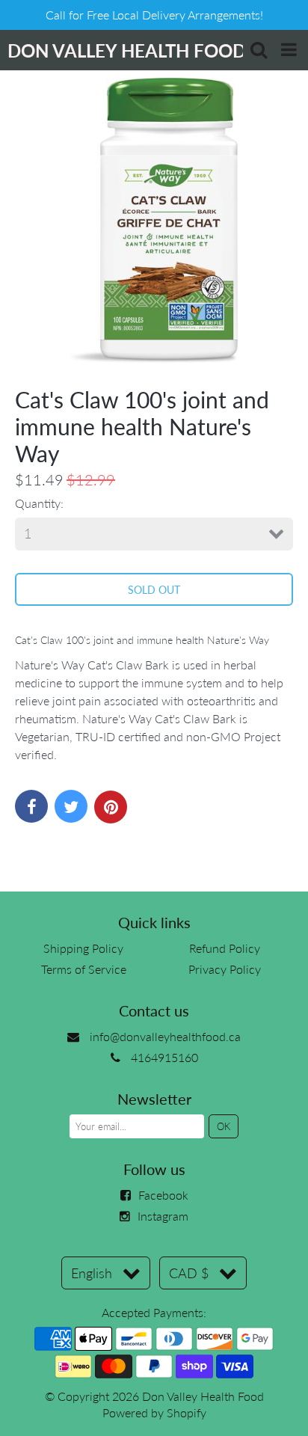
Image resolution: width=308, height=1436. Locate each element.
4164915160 (164, 1057)
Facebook (163, 1195)
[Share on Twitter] (71, 806)
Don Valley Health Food (203, 1396)
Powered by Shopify (154, 1412)
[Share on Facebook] (31, 806)
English (91, 1273)
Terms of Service (83, 969)
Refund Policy (224, 948)
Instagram (163, 1216)
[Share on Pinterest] (110, 807)
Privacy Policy (224, 969)
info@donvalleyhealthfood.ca (165, 1036)
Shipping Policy (83, 948)
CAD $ (189, 1273)
